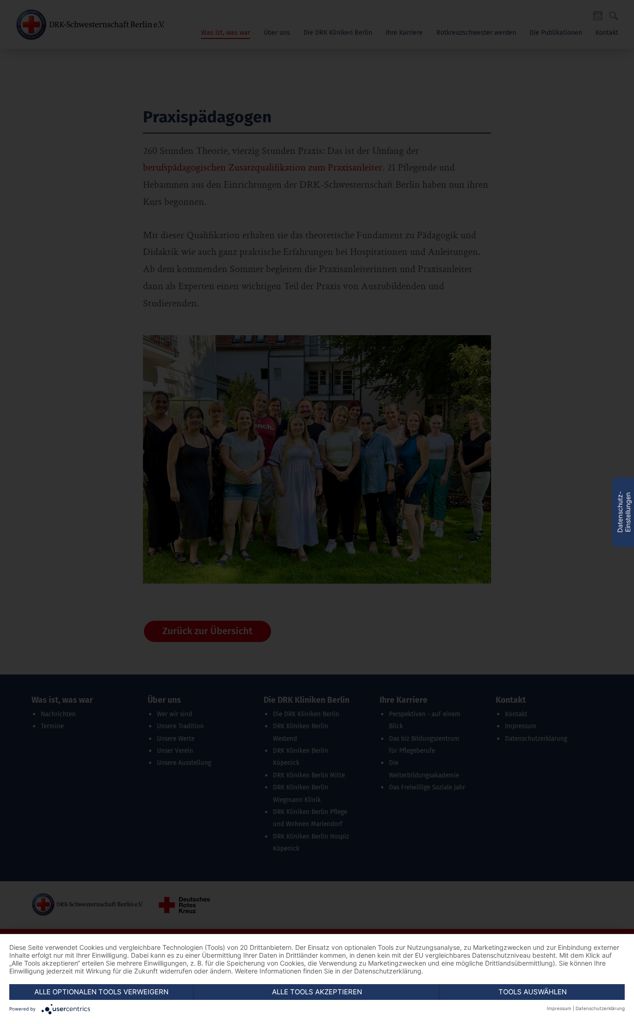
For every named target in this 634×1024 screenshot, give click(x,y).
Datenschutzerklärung (600, 1008)
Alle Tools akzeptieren (317, 991)
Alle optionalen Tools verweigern (101, 991)
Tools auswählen (532, 991)
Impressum (559, 1008)
